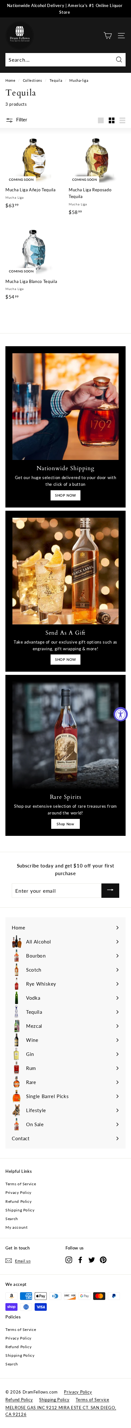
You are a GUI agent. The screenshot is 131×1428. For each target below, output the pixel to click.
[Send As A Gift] (65, 571)
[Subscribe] (110, 890)
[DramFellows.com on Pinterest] (103, 1259)
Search (11, 1218)
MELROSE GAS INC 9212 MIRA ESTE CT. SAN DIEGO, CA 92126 (60, 1411)
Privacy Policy (18, 1192)
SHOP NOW (65, 495)
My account (16, 1227)
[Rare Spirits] (65, 735)
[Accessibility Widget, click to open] (121, 714)
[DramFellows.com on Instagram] (69, 1259)
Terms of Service (20, 1183)
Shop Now (65, 824)
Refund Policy (18, 1201)
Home (10, 80)
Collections (32, 80)
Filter (21, 119)
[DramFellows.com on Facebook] (80, 1259)
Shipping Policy (20, 1210)
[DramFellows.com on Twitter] (91, 1259)
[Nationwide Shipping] (65, 406)
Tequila (56, 80)
